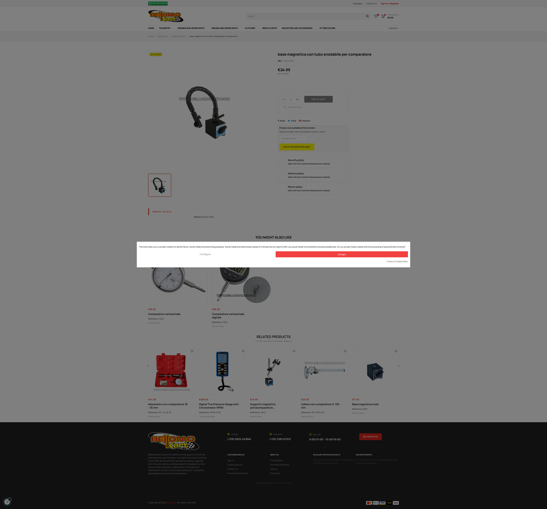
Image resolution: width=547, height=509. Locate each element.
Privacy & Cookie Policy (397, 261)
